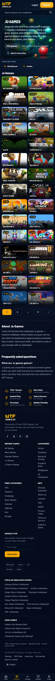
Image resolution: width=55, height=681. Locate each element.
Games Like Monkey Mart (16, 624)
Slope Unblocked (33, 608)
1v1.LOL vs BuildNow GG (15, 632)
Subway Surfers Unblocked (17, 584)
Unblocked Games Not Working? (19, 636)
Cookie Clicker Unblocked (16, 596)
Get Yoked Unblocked (14, 604)
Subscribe (12, 554)
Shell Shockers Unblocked (16, 588)
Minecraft (10, 565)
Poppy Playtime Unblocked (16, 600)
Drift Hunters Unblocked (38, 604)
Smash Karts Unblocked (15, 592)
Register (47, 5)
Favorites (38, 679)
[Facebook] (7, 436)
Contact (41, 499)
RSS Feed (18, 656)
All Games (9, 448)
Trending (27, 679)
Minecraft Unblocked (14, 608)
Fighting (8, 508)
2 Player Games (12, 464)
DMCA (41, 507)
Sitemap (8, 656)
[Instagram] (26, 436)
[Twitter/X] (13, 436)
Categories (17, 679)
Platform (9, 492)
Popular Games (12, 456)
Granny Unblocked (39, 588)
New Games (10, 452)
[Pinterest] (20, 436)
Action (41, 448)
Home (6, 679)
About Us (42, 495)
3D (28, 565)
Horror (20, 565)
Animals (8, 504)
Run (6, 512)
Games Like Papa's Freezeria (17, 628)
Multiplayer (43, 470)
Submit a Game (11, 660)
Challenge (9, 496)
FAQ (40, 503)
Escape (8, 516)
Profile (49, 679)
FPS (6, 488)
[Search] (50, 12)
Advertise (29, 656)
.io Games (9, 460)
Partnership (40, 656)
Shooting (42, 452)
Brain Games (10, 500)
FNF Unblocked (11, 612)
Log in (35, 5)
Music (19, 569)
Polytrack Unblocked (38, 592)
